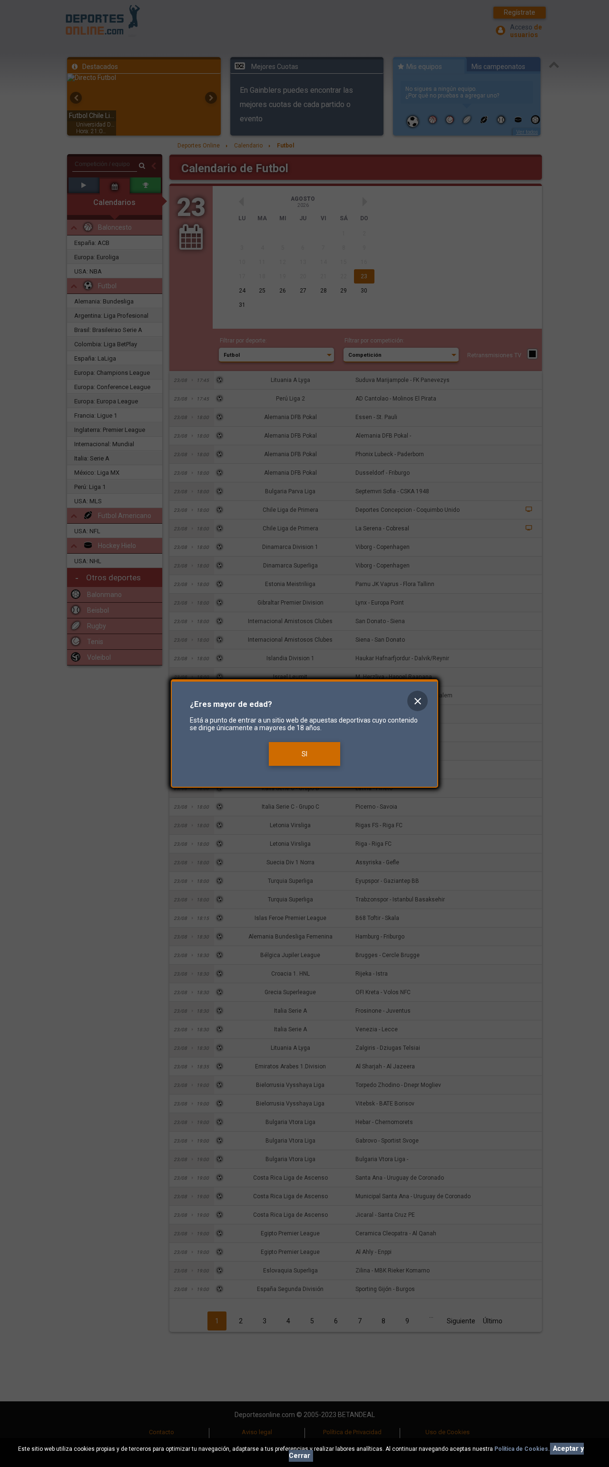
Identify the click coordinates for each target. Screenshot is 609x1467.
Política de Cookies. (522, 1449)
